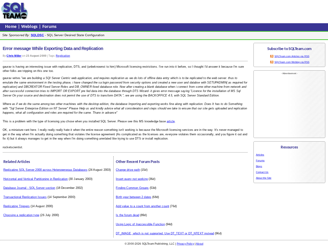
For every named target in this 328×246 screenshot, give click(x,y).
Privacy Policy (185, 243)
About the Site (263, 178)
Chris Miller (13, 55)
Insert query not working (132, 179)
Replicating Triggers (16, 206)
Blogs (259, 166)
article (171, 121)
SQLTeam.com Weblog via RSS (291, 62)
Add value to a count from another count (142, 206)
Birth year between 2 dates (133, 197)
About (199, 243)
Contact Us (262, 172)
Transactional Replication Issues (25, 197)
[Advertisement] (114, 11)
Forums (49, 27)
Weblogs (30, 27)
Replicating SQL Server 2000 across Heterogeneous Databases (45, 169)
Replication (63, 55)
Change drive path (128, 169)
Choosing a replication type (21, 215)
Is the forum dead (127, 215)
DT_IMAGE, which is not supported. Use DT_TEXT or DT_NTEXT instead (165, 233)
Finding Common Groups (132, 188)
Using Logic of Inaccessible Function (140, 224)
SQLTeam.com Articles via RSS (291, 56)
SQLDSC (37, 35)
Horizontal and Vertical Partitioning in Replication (35, 179)
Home (11, 27)
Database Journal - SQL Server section (29, 188)
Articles (260, 154)
